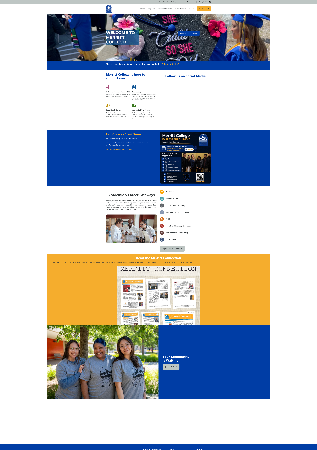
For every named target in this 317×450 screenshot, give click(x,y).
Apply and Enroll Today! (188, 33)
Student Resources (180, 9)
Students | (194, 2)
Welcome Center (115, 145)
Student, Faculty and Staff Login (168, 2)
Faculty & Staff (203, 2)
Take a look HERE (170, 64)
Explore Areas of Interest (172, 249)
